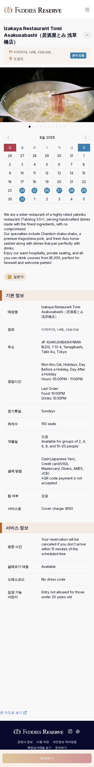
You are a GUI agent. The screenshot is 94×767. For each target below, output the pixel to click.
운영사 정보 (25, 742)
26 (10, 156)
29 (47, 156)
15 (83, 173)
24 (22, 190)
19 (47, 182)
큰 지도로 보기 (11, 712)
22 (84, 182)
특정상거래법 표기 (39, 747)
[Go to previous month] (8, 137)
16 (10, 182)
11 (34, 173)
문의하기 (61, 747)
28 (35, 156)
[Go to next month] (85, 137)
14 (71, 173)
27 (22, 156)
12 (46, 173)
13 (59, 173)
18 (34, 182)
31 (71, 156)
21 (71, 182)
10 (22, 173)
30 (59, 156)
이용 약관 (43, 742)
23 (10, 190)
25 (34, 190)
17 (22, 182)
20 (59, 182)
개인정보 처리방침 (65, 742)
